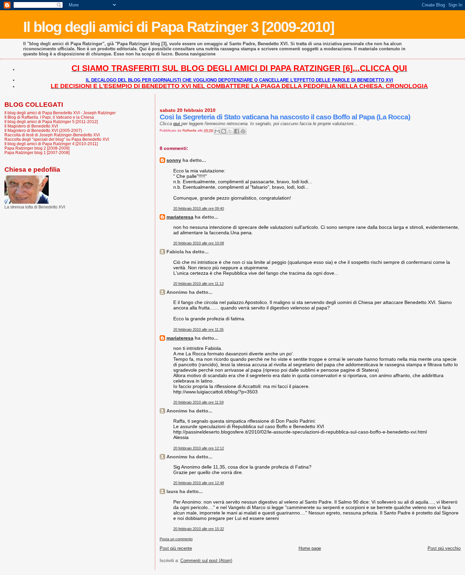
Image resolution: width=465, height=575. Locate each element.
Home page (310, 548)
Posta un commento (176, 539)
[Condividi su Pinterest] (243, 131)
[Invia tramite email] (217, 131)
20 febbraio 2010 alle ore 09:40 (198, 208)
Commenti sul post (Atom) (206, 560)
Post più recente (176, 548)
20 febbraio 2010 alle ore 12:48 (198, 483)
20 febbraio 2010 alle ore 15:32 (198, 529)
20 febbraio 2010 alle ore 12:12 (198, 448)
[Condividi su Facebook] (236, 131)
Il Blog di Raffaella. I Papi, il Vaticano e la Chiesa (49, 117)
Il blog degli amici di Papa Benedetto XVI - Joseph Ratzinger (60, 113)
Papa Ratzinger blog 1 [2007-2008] (36, 152)
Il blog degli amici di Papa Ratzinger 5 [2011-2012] (51, 121)
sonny (173, 160)
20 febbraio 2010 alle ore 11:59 (198, 402)
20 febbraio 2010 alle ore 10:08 (198, 243)
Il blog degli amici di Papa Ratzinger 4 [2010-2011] (51, 143)
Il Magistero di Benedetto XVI (31, 126)
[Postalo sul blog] (223, 131)
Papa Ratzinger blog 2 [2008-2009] (36, 148)
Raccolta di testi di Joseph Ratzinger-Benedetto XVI (52, 135)
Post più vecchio (444, 548)
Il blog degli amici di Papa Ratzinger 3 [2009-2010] (178, 27)
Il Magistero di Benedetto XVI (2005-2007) (43, 130)
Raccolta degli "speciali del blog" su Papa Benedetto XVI (56, 139)
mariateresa (179, 217)
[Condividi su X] (230, 131)
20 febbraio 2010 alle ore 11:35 (198, 329)
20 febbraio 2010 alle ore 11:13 (198, 284)
